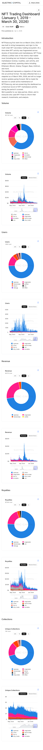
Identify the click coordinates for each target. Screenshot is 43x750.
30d (24, 118)
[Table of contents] (39, 10)
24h (15, 118)
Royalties (23, 564)
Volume (24, 177)
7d (19, 118)
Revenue (23, 435)
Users (24, 306)
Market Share (32, 177)
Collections (23, 693)
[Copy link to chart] (38, 112)
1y (28, 118)
